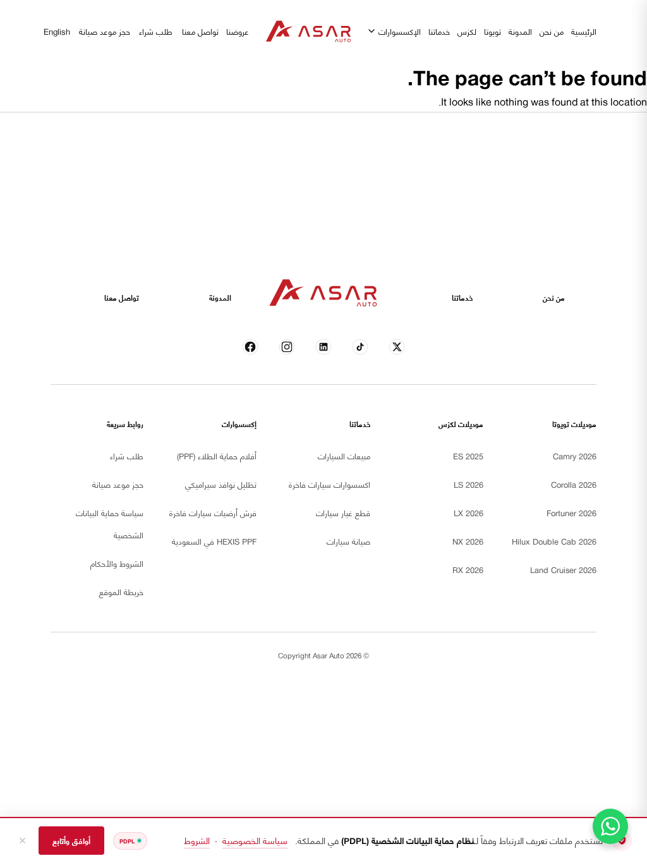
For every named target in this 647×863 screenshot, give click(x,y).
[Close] (22, 840)
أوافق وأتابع (71, 840)
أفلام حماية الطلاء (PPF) (217, 455)
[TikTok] (360, 347)
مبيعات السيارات (344, 455)
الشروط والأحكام (116, 562)
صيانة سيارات (348, 540)
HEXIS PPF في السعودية (214, 540)
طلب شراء (155, 31)
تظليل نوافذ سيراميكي (221, 484)
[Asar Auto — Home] (308, 32)
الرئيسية (583, 31)
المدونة (520, 31)
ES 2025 (468, 455)
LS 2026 (468, 484)
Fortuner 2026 (571, 512)
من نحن (552, 31)
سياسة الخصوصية (254, 840)
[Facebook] (250, 347)
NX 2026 (467, 540)
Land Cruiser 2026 (563, 569)
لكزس (466, 31)
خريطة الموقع (121, 591)
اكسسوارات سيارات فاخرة (329, 484)
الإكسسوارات (399, 31)
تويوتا (492, 31)
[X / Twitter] (397, 347)
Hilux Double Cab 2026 (554, 540)
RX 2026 (467, 569)
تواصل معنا (200, 31)
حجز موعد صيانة (104, 31)
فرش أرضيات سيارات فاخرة (213, 512)
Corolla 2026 (573, 484)
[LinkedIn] (324, 347)
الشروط (197, 840)
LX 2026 (468, 512)
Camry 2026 (574, 455)
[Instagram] (287, 347)
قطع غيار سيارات (343, 512)
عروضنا (237, 31)
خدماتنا (439, 31)
